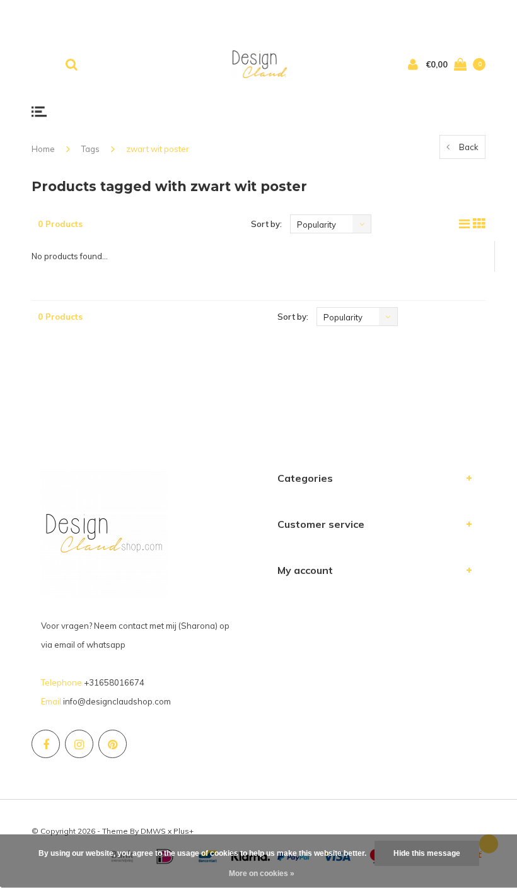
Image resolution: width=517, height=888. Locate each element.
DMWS (153, 831)
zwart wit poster (157, 149)
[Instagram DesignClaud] (79, 744)
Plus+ (183, 831)
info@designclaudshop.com (117, 701)
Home (43, 149)
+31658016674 (114, 682)
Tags (90, 149)
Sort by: (266, 224)
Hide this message (426, 853)
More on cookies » (261, 873)
